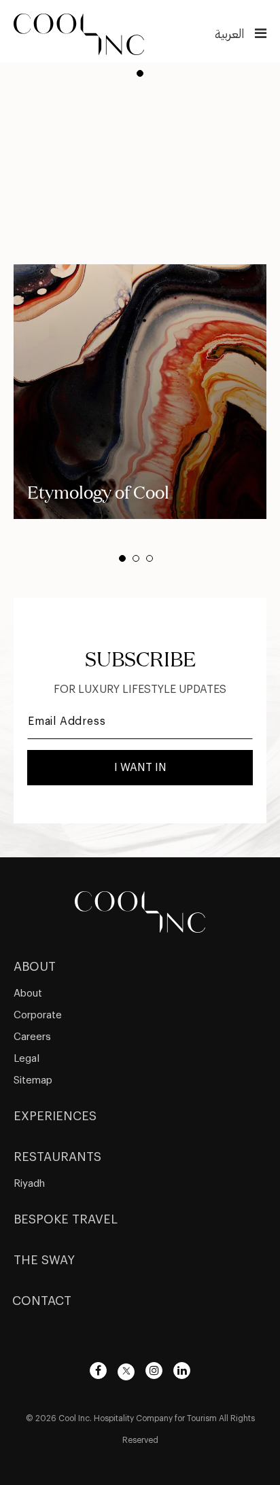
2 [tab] (136, 558)
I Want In (140, 767)
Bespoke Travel (66, 1219)
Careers (32, 1037)
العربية (229, 34)
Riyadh (29, 1184)
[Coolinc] (140, 909)
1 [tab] (140, 73)
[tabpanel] (140, 391)
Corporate (38, 1015)
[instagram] (153, 1370)
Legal (26, 1059)
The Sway (44, 1260)
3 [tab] (149, 558)
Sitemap (33, 1080)
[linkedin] (181, 1370)
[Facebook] (98, 1370)
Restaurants (57, 1157)
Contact (41, 1301)
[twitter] (126, 1371)
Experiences (55, 1116)
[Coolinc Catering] (79, 32)
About (35, 967)
